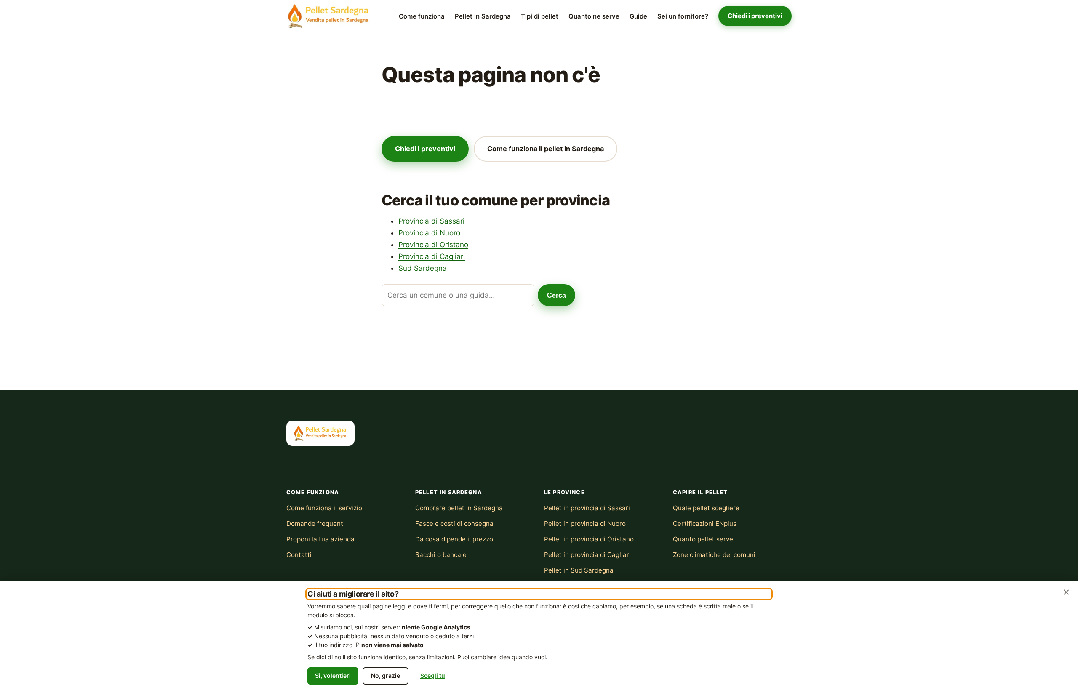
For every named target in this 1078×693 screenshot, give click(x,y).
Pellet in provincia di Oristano (589, 539)
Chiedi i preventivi (755, 16)
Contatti (299, 555)
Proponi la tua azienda (320, 539)
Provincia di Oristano (433, 244)
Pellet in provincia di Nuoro (585, 524)
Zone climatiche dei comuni (714, 555)
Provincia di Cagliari (431, 256)
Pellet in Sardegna (483, 16)
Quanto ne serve (593, 16)
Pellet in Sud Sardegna (579, 570)
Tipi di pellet (539, 16)
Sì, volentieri (333, 675)
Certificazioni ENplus (704, 524)
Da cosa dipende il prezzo (454, 539)
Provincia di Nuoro (429, 233)
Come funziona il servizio (324, 508)
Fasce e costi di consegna (454, 524)
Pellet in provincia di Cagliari (587, 555)
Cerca (556, 295)
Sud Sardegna (422, 268)
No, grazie (385, 675)
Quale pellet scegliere (706, 508)
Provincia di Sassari (431, 221)
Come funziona (422, 16)
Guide (638, 16)
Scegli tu (432, 675)
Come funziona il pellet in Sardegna (545, 148)
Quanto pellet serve (703, 539)
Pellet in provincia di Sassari (587, 508)
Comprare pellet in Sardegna (459, 508)
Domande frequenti (315, 524)
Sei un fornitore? (682, 16)
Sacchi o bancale (441, 555)
